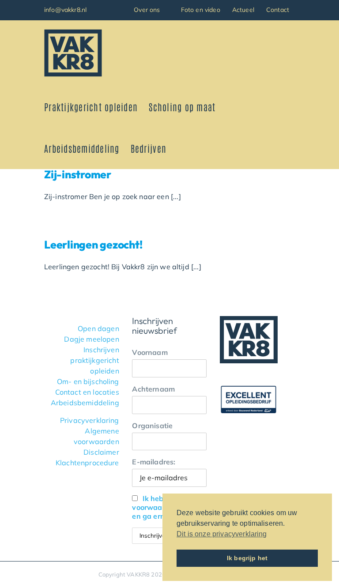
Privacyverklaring (89, 420)
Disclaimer (101, 452)
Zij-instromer (77, 174)
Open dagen (98, 328)
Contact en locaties (87, 392)
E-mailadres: (153, 461)
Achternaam (153, 388)
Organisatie (152, 425)
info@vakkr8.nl (65, 10)
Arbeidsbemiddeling (85, 402)
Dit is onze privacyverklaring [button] (222, 534)
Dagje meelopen (91, 339)
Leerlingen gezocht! (93, 244)
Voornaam (149, 352)
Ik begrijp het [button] (247, 558)
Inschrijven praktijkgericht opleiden (94, 360)
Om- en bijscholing (88, 381)
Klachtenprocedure (87, 462)
